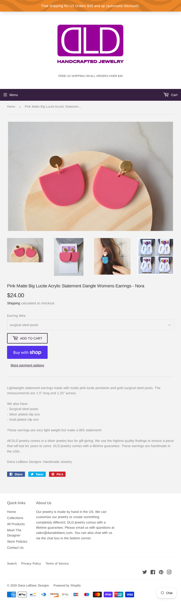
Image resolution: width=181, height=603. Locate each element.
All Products (16, 524)
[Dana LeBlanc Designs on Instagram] (169, 573)
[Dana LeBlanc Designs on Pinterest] (161, 573)
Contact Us (15, 547)
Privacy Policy (31, 563)
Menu (13, 95)
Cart (173, 95)
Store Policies (17, 541)
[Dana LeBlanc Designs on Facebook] (152, 573)
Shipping (13, 303)
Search (12, 563)
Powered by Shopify (67, 585)
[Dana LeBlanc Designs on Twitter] (144, 573)
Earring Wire (16, 316)
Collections (15, 518)
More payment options (27, 365)
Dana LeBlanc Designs (33, 585)
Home (11, 106)
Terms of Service (57, 563)
